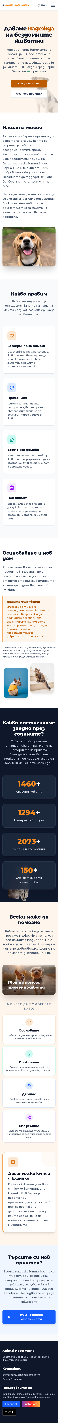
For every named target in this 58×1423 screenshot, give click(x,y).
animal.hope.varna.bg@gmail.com (21, 1374)
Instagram (30, 1404)
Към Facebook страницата (31, 1317)
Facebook (11, 1404)
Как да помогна (29, 83)
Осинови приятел (29, 93)
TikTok (9, 1412)
